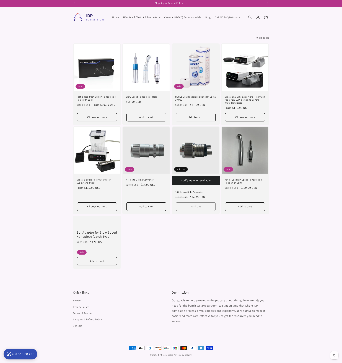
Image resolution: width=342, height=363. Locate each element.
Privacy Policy (81, 307)
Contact (77, 325)
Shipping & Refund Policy (87, 319)
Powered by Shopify (182, 355)
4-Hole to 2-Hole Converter (140, 179)
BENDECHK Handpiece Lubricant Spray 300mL (195, 98)
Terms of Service (82, 313)
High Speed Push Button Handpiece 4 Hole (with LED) (96, 98)
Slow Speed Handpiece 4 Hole (141, 96)
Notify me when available (196, 180)
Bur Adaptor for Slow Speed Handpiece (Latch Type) (97, 234)
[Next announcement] (268, 3)
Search (77, 300)
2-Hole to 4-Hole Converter (189, 192)
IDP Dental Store (165, 355)
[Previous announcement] (74, 3)
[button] (141, 17)
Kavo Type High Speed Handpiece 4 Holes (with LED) (243, 181)
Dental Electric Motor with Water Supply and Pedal (93, 181)
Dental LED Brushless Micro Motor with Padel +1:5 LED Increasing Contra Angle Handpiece (245, 99)
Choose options (97, 117)
